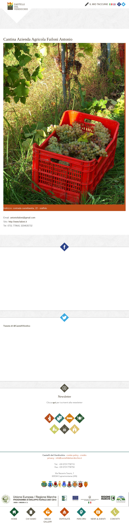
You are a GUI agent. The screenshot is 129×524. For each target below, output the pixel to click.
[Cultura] (59, 422)
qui (54, 402)
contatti (115, 518)
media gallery (48, 520)
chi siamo (31, 518)
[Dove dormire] (69, 422)
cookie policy (72, 455)
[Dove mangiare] (80, 422)
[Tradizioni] (64, 433)
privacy (50, 458)
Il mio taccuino (99, 4)
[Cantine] (49, 422)
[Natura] (54, 433)
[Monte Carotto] (69, 487)
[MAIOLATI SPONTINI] (59, 487)
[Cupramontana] (55, 487)
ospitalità (64, 518)
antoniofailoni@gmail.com (22, 217)
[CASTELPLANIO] (50, 487)
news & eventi (98, 518)
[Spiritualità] (75, 433)
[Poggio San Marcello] (75, 487)
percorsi (81, 518)
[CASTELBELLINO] (44, 487)
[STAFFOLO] (85, 487)
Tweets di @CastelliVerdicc (16, 325)
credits (83, 455)
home (14, 518)
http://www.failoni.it (18, 221)
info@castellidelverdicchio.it (69, 458)
